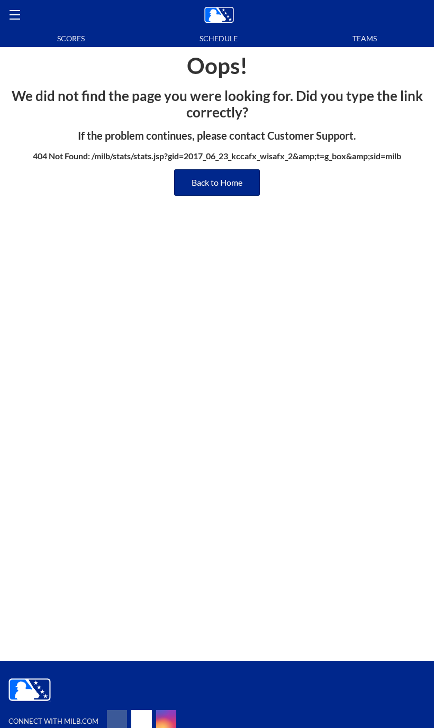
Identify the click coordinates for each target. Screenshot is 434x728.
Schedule (219, 38)
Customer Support (310, 135)
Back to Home (217, 182)
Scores (71, 38)
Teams (364, 38)
